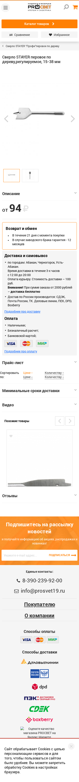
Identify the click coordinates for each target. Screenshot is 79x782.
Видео (8, 404)
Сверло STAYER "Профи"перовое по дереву (32, 46)
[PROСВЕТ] (39, 7)
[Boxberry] (39, 720)
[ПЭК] (39, 698)
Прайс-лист (12, 362)
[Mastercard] (26, 343)
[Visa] (10, 343)
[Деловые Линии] (39, 661)
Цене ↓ (28, 377)
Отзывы (10, 495)
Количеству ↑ (54, 373)
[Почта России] (40, 673)
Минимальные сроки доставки (30, 390)
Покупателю (39, 604)
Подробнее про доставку (22, 311)
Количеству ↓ (54, 377)
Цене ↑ (28, 373)
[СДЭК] (39, 709)
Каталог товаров (36, 24)
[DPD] (39, 686)
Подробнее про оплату (20, 351)
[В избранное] (11, 436)
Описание (11, 193)
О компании (39, 615)
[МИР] (42, 343)
